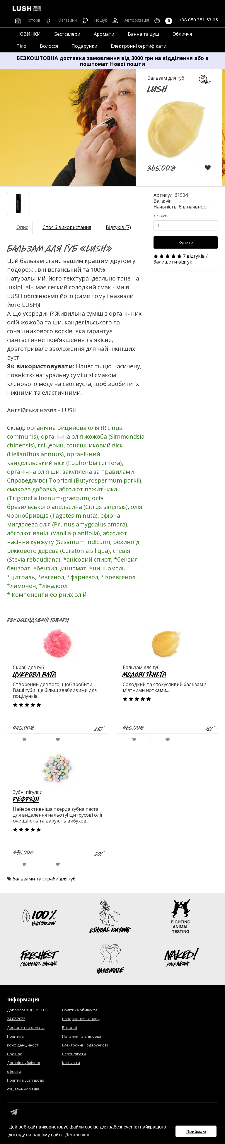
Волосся (49, 46)
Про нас (14, 1053)
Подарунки (84, 46)
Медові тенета (144, 674)
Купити (185, 242)
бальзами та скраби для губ (44, 878)
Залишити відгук (173, 262)
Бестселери (67, 34)
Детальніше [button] (78, 1134)
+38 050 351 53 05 (198, 20)
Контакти (71, 1062)
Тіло (21, 46)
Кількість (161, 215)
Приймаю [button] (196, 1131)
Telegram (14, 1112)
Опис (22, 227)
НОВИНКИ (28, 34)
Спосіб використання (66, 227)
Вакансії (69, 1027)
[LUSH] (18, 203)
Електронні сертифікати (138, 46)
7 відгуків (194, 256)
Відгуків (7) (118, 227)
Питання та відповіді (81, 1036)
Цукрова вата (34, 674)
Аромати (104, 34)
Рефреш (26, 799)
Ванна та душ (143, 34)
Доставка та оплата (26, 1027)
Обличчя (182, 34)
